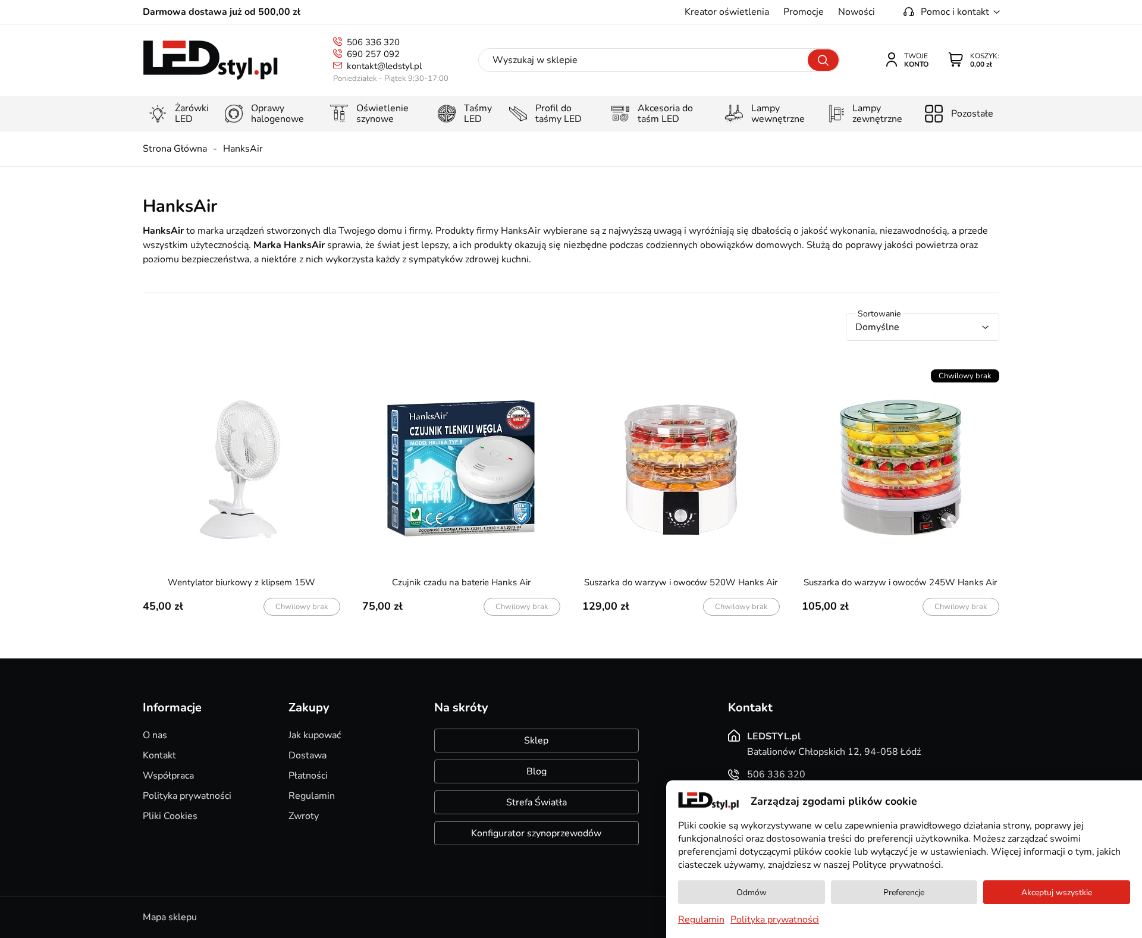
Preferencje (903, 892)
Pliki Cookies (170, 816)
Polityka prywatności (187, 795)
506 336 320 (373, 42)
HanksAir (243, 148)
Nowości (856, 11)
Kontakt (159, 755)
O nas (155, 735)
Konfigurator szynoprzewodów (536, 833)
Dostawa (307, 755)
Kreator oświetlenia (727, 11)
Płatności (308, 775)
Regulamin (311, 795)
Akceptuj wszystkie (1056, 892)
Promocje (803, 11)
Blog (536, 771)
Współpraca (168, 775)
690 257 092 (373, 54)
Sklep (536, 740)
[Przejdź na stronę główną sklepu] (210, 60)
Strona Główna (175, 148)
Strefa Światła (536, 802)
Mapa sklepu (170, 917)
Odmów (751, 892)
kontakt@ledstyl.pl (384, 66)
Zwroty (303, 816)
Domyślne (877, 327)
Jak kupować (314, 735)
